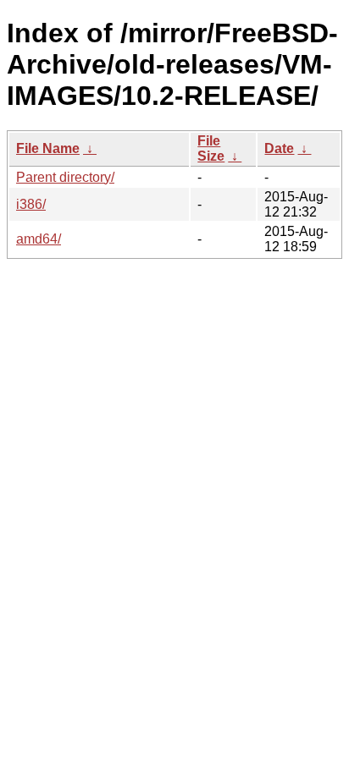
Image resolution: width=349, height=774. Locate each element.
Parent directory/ (65, 177)
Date (279, 148)
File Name (48, 148)
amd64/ (38, 239)
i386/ (31, 204)
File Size (210, 148)
